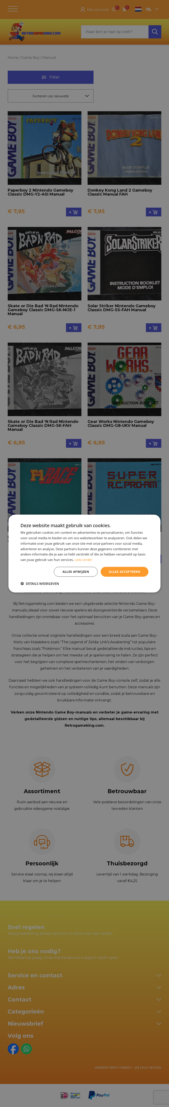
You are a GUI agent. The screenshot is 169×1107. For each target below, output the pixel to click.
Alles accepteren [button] (124, 572)
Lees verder (83, 559)
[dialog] (84, 554)
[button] (39, 583)
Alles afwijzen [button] (75, 572)
